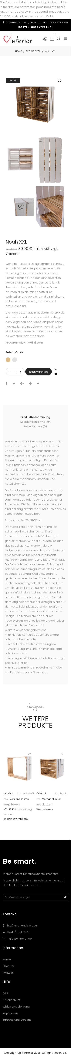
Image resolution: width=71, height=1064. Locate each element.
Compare (56, 373)
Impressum (10, 1013)
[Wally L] (19, 768)
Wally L (9, 793)
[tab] (35, 417)
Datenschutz (11, 1000)
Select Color (14, 352)
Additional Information (35, 422)
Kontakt (8, 973)
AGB (5, 993)
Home (7, 959)
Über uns (9, 966)
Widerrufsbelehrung (16, 1006)
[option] (19, 785)
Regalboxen (12, 804)
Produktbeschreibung (35, 417)
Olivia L (41, 793)
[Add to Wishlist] (31, 754)
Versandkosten (19, 799)
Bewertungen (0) (35, 426)
